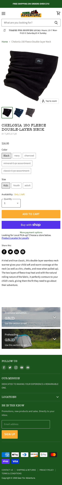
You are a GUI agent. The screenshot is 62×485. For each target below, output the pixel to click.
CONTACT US (7, 470)
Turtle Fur (10, 134)
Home (5, 41)
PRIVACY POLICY (47, 470)
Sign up (9, 434)
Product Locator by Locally (15, 238)
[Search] (56, 22)
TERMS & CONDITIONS (11, 473)
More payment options (31, 232)
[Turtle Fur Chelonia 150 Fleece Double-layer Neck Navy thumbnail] (18, 112)
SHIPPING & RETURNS (26, 470)
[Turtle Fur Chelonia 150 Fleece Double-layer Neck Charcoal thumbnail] (30, 112)
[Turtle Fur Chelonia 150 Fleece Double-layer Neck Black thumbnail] (7, 112)
